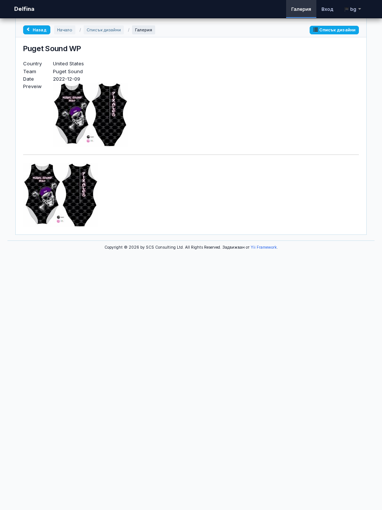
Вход (328, 9)
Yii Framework (264, 247)
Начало (64, 29)
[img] (60, 194)
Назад (39, 29)
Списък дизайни (104, 29)
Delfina (24, 8)
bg (353, 9)
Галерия (301, 9)
